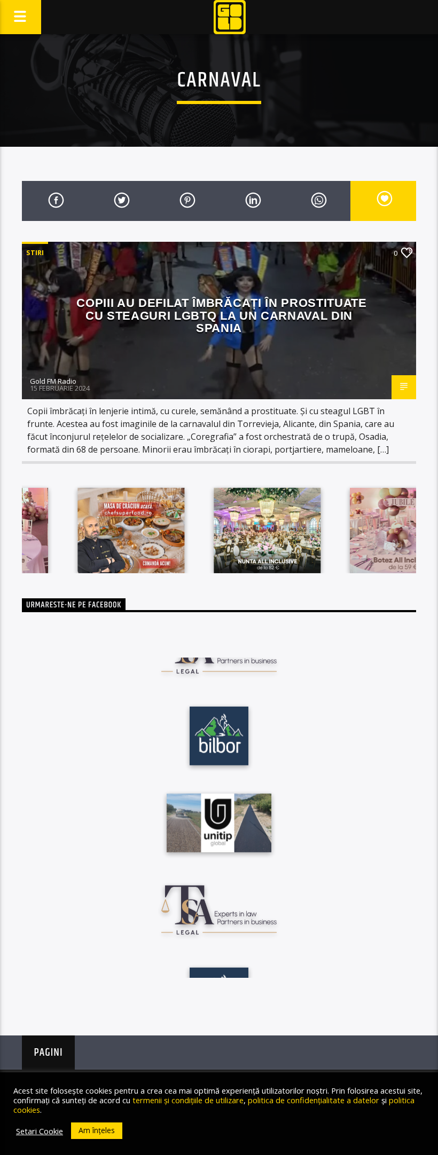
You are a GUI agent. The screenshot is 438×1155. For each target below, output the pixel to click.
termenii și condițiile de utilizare (188, 1100)
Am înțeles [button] (97, 1130)
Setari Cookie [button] (39, 1131)
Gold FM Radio (53, 381)
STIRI (35, 252)
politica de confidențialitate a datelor (313, 1100)
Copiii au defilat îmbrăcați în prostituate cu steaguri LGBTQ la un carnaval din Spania (221, 315)
